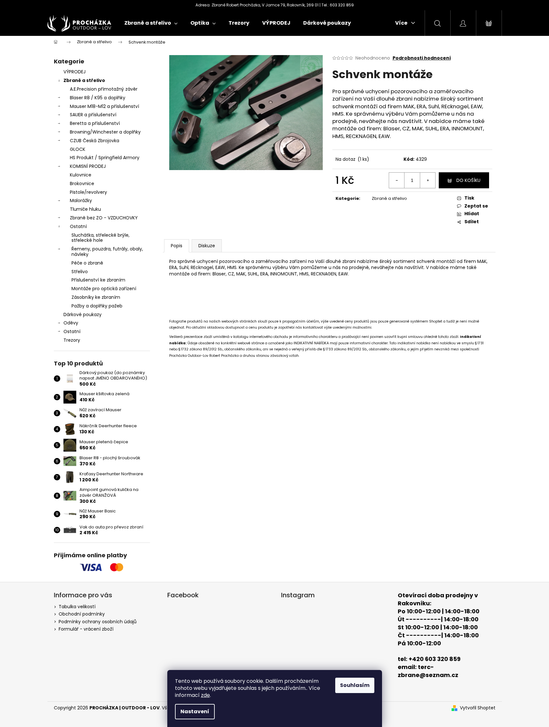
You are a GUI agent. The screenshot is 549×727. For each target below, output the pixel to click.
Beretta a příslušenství (95, 123)
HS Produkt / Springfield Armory (104, 157)
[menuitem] (151, 23)
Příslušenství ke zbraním (98, 280)
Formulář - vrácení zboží (86, 629)
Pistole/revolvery (88, 192)
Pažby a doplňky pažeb (96, 306)
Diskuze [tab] (206, 245)
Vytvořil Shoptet (477, 708)
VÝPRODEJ (74, 72)
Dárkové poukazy (82, 314)
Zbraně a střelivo (84, 80)
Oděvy (70, 323)
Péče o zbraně (87, 263)
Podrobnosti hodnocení (422, 58)
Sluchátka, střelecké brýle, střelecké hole (100, 238)
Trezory (71, 340)
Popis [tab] (176, 245)
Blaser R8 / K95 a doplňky (97, 97)
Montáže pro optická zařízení (103, 288)
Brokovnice (82, 183)
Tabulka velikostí (77, 606)
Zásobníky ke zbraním (95, 297)
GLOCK (77, 149)
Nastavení (194, 711)
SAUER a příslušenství (93, 114)
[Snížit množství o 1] (396, 180)
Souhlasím (355, 685)
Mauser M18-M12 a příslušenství (104, 106)
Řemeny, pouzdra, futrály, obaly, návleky (107, 251)
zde (205, 695)
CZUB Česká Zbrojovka (94, 140)
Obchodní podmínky (82, 614)
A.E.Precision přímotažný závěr (103, 89)
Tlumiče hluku (85, 209)
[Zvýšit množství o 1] (427, 180)
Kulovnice (80, 175)
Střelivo (79, 271)
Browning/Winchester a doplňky (105, 132)
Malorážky (81, 200)
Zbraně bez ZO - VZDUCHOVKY (104, 218)
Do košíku (468, 180)
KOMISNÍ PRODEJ (88, 166)
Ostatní (78, 226)
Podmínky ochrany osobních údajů (98, 621)
